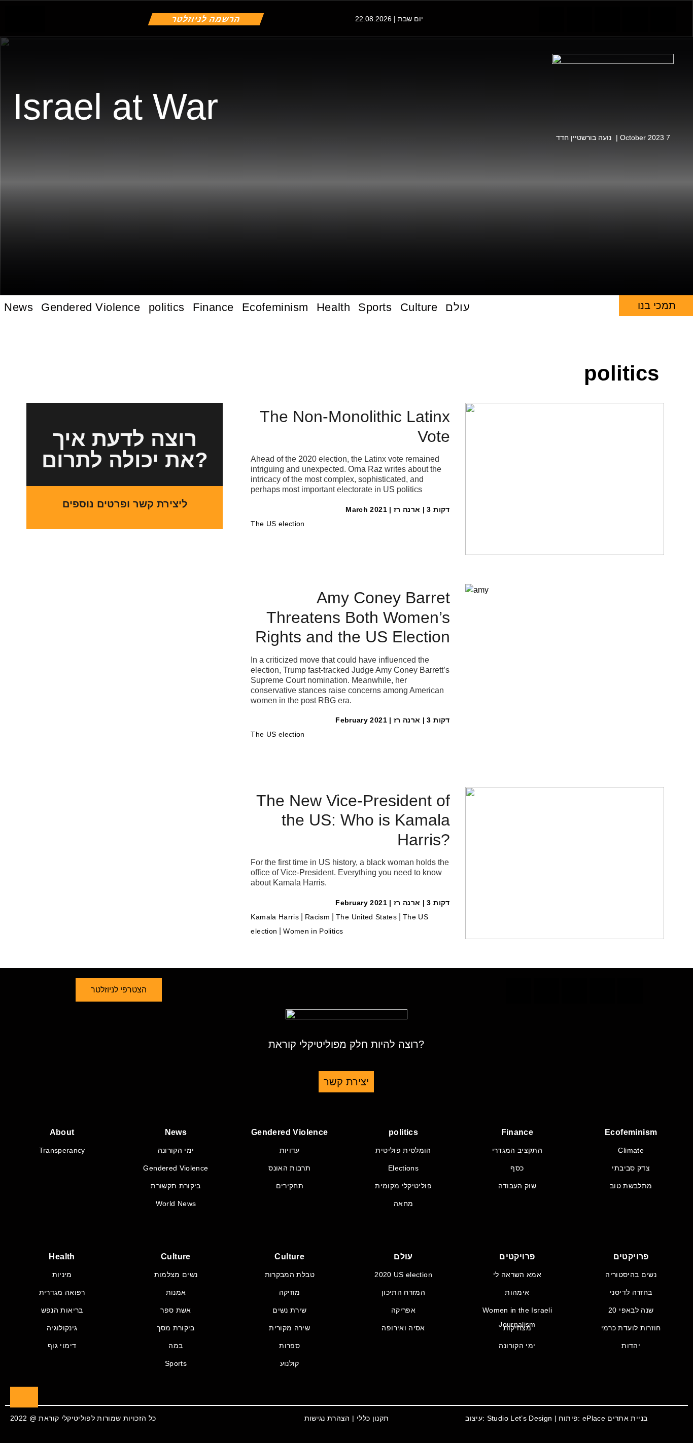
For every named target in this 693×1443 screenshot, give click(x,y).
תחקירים (289, 1186)
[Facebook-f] (663, 19)
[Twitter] (635, 19)
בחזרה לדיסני (631, 1292)
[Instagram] (607, 19)
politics (167, 307)
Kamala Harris (275, 917)
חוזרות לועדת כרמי (631, 1328)
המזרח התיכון (403, 1292)
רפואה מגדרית (62, 1292)
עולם (457, 307)
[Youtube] (551, 19)
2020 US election (403, 1274)
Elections (403, 1168)
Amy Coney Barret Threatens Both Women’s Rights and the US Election (352, 617)
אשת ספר (175, 1310)
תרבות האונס (289, 1168)
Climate (630, 1150)
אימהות (517, 1292)
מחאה (403, 1203)
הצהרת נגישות (327, 1418)
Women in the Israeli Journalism (517, 1311)
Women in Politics (313, 931)
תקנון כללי (373, 1418)
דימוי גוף (62, 1346)
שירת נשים (289, 1310)
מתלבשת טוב (631, 1186)
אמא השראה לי (517, 1274)
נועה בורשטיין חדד (583, 137)
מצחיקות (517, 1328)
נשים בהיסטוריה (630, 1274)
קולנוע (289, 1363)
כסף (517, 1168)
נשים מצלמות (176, 1274)
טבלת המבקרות (290, 1274)
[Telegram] (579, 19)
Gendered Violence (90, 307)
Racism (317, 917)
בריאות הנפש (62, 1310)
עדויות (290, 1150)
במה (175, 1346)
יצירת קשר (346, 1081)
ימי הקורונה (176, 1150)
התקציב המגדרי (517, 1150)
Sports (375, 307)
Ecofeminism (275, 307)
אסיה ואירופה (403, 1328)
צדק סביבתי (631, 1168)
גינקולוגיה (62, 1328)
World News (176, 1203)
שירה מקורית (289, 1328)
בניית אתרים (627, 1418)
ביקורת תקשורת (176, 1186)
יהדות (630, 1346)
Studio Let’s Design (519, 1418)
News (18, 307)
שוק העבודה (517, 1186)
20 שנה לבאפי (630, 1310)
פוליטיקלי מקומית (403, 1186)
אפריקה (403, 1310)
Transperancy (62, 1150)
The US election (277, 524)
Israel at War (115, 106)
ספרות (289, 1346)
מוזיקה (289, 1292)
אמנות (176, 1292)
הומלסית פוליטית (403, 1150)
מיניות (62, 1274)
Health (333, 307)
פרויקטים (517, 1256)
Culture (419, 307)
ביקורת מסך (176, 1328)
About (62, 1132)
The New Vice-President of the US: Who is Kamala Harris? (353, 820)
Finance (213, 307)
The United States (366, 917)
